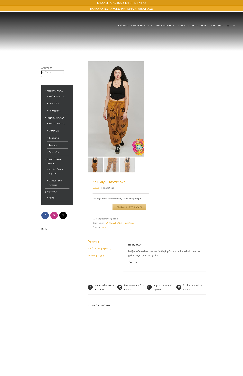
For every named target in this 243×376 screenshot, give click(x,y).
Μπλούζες (53, 130)
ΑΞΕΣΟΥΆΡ (52, 192)
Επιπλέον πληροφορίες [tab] (99, 248)
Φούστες (53, 145)
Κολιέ (51, 197)
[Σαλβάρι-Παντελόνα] (116, 314)
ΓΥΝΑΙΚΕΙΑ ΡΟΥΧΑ (113, 222)
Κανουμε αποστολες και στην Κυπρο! (121, 3)
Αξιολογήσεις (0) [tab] (96, 255)
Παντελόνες (128, 222)
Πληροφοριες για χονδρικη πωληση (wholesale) (121, 8)
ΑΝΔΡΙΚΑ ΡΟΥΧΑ (55, 90)
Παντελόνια (54, 103)
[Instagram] (54, 215)
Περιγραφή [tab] (93, 241)
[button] (234, 26)
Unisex (104, 227)
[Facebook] (45, 215)
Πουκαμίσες (54, 110)
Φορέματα (54, 137)
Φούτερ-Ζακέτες (56, 96)
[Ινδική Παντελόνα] (177, 314)
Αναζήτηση (46, 67)
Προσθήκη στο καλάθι (129, 207)
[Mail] (63, 215)
